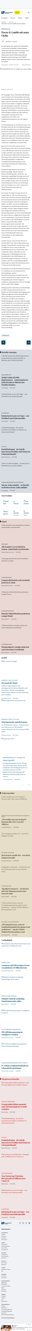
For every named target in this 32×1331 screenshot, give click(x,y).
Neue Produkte (5, 1256)
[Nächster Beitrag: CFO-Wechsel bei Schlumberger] (29, 343)
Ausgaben (3, 1296)
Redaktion (3, 1264)
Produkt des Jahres (5, 1269)
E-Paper (3, 1297)
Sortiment (3, 1237)
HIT (2, 1271)
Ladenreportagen (5, 1246)
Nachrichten (4, 1244)
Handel (3, 1234)
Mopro (20, 18)
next (29, 785)
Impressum (4, 1307)
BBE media (4, 1282)
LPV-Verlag (4, 1262)
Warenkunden (4, 1249)
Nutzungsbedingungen (6, 1311)
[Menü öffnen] (28, 12)
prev (24, 785)
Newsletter (3, 1275)
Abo (2, 1299)
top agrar (3, 1289)
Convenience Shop (5, 1286)
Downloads (4, 1277)
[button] (9, 41)
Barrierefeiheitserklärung (7, 1314)
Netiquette (3, 1312)
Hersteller (3, 1236)
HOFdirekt (3, 1291)
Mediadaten (4, 1301)
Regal (2, 1287)
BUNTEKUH (4, 1284)
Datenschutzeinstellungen (8, 1317)
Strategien (4, 18)
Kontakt (3, 1306)
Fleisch (13, 18)
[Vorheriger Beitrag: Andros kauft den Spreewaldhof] (3, 343)
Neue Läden (4, 1247)
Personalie (5, 335)
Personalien (4, 1239)
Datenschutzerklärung (6, 1309)
